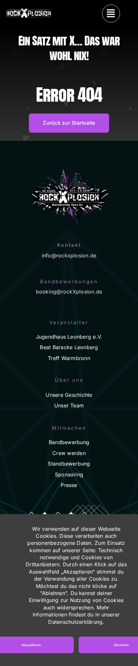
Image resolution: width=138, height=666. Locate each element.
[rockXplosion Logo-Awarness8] (28, 11)
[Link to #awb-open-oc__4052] (111, 13)
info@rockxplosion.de (69, 255)
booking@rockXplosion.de (69, 291)
